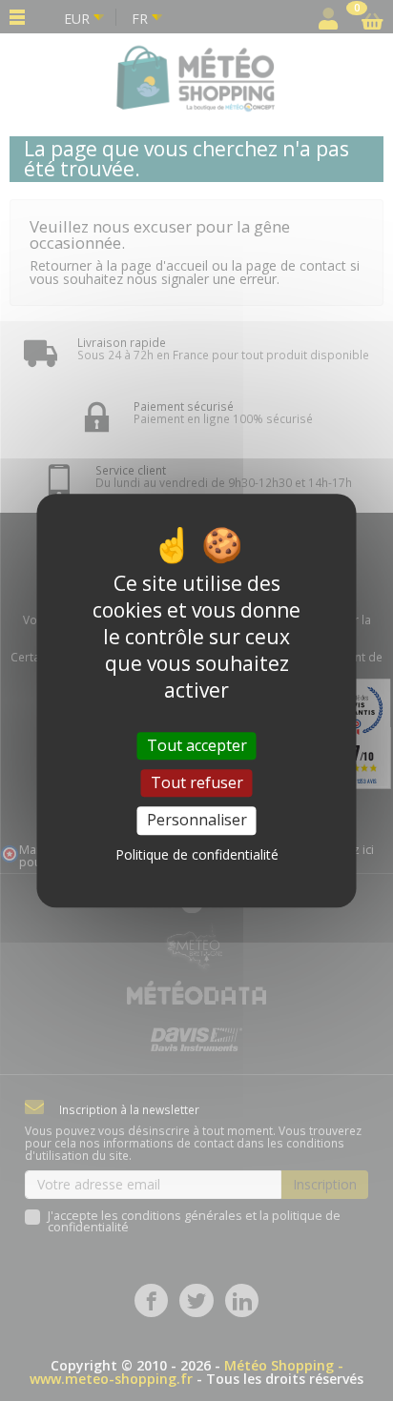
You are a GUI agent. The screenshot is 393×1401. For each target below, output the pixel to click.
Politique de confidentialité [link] (197, 854)
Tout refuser (197, 782)
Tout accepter (197, 745)
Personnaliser (197, 820)
